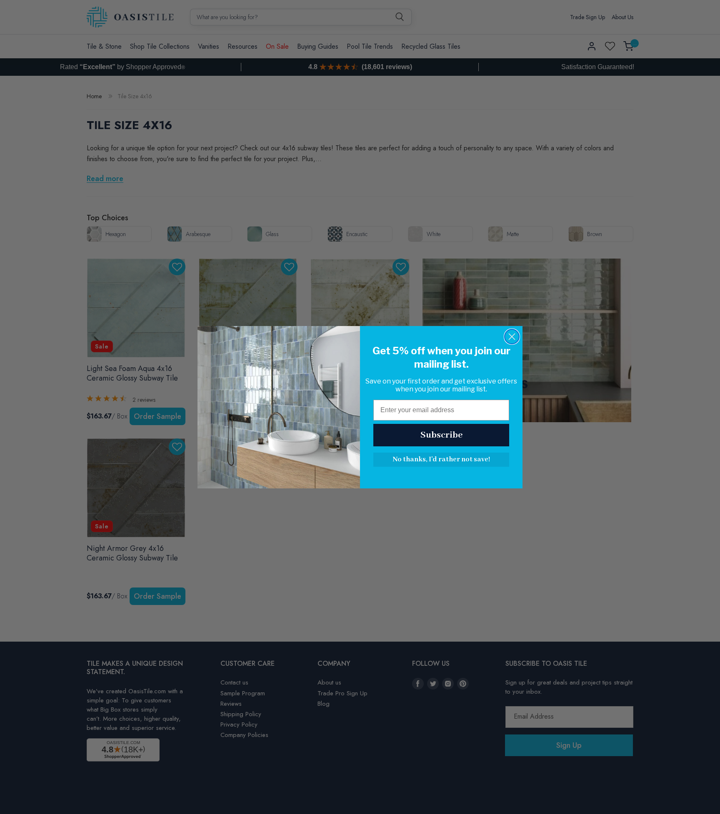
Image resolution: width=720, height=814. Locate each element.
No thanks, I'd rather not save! (441, 459)
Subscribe (441, 435)
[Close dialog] (512, 336)
